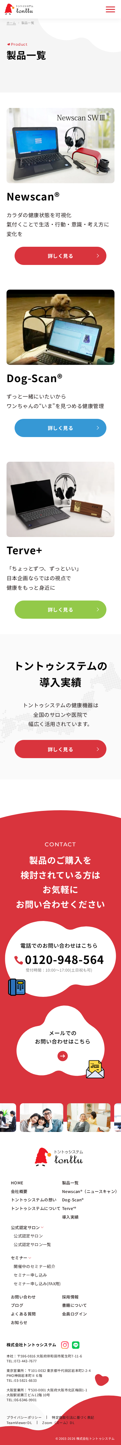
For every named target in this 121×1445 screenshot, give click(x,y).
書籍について (74, 1305)
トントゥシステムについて (36, 1208)
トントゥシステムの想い (33, 1200)
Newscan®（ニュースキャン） (90, 1191)
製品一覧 (70, 1183)
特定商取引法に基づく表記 (73, 1417)
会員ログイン (74, 1314)
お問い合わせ (23, 1297)
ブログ (17, 1305)
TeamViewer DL (19, 1422)
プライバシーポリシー (24, 1417)
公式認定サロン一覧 (32, 1244)
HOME (17, 1183)
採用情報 (70, 1297)
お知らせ (19, 1322)
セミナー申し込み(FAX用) (37, 1283)
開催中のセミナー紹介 (34, 1266)
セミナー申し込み (30, 1275)
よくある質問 (23, 1314)
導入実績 (70, 1217)
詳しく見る (60, 255)
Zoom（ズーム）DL (58, 1422)
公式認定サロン (28, 1236)
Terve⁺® (69, 1208)
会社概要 (19, 1191)
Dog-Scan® (73, 1200)
